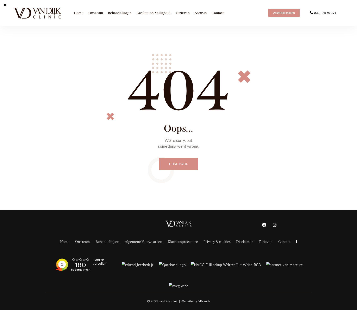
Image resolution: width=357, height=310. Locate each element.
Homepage (178, 164)
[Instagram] (274, 225)
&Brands (204, 301)
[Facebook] (264, 225)
